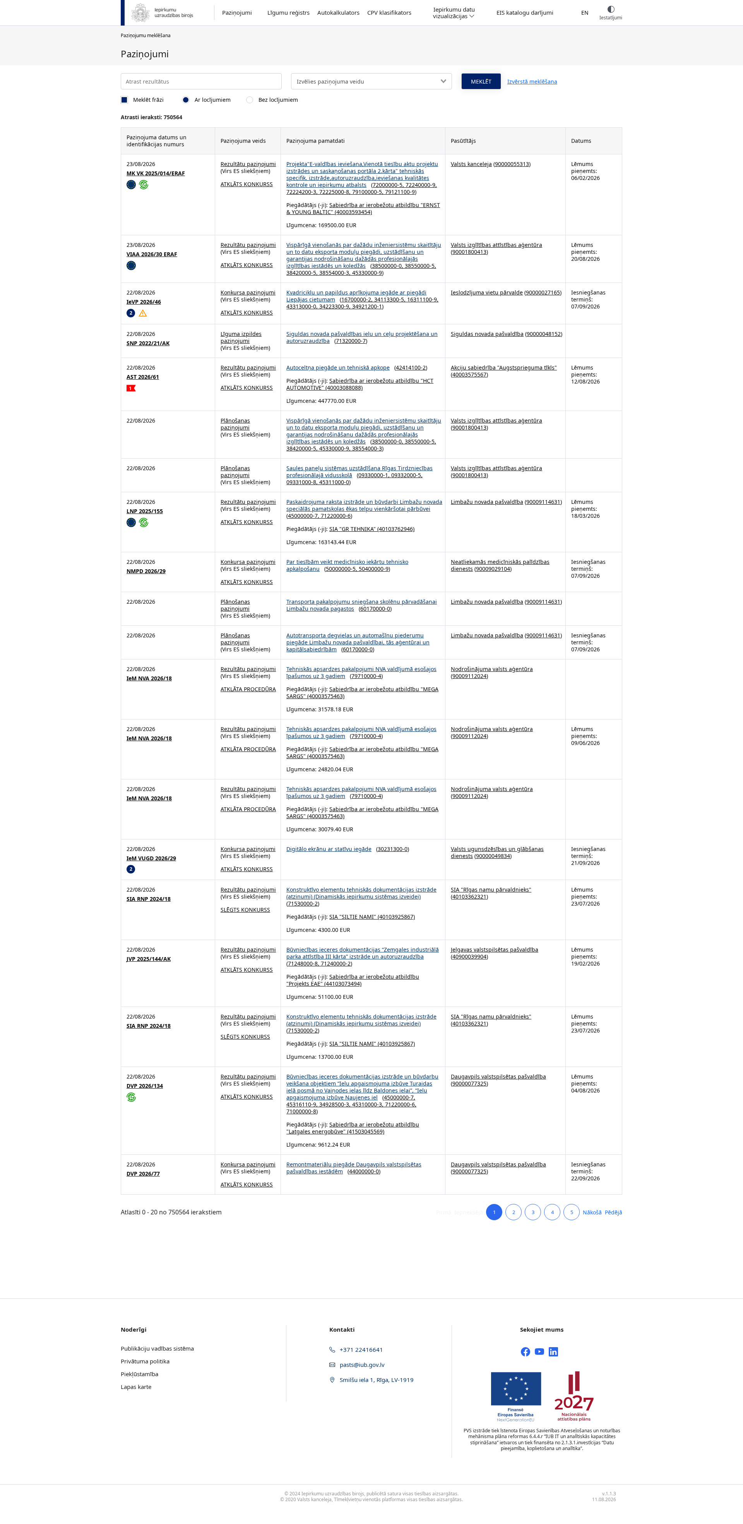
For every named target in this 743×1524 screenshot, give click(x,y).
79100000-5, (368, 191)
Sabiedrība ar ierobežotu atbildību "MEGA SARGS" (362, 692)
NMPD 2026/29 (146, 571)
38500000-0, (388, 265)
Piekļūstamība (139, 1373)
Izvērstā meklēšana (532, 81)
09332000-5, (407, 475)
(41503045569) (365, 1131)
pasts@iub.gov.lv (361, 1364)
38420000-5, (302, 272)
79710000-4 (366, 676)
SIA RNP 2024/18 (149, 899)
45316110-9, (302, 1104)
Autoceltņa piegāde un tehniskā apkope (338, 367)
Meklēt (481, 81)
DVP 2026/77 (143, 1173)
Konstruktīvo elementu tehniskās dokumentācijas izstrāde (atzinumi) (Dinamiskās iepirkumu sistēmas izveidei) (361, 893)
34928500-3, (335, 1104)
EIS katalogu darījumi (524, 12)
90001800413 (469, 251)
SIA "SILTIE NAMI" (352, 916)
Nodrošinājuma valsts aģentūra (492, 669)
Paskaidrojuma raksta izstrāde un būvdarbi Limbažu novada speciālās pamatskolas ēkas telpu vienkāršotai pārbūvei (364, 505)
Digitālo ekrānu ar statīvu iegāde (329, 849)
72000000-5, (389, 184)
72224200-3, (302, 191)
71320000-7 (351, 340)
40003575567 (469, 374)
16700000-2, (357, 299)
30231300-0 (392, 849)
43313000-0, (302, 306)
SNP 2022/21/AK (148, 343)
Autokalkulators (338, 12)
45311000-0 (334, 482)
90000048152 (544, 333)
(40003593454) (352, 212)
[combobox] (371, 81)
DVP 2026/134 (145, 1085)
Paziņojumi (237, 12)
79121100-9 (400, 191)
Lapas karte (136, 1386)
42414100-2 (411, 367)
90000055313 (512, 164)
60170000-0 (375, 608)
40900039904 (469, 956)
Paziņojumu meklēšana (146, 35)
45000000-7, (304, 515)
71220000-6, (400, 1104)
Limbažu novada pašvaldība (487, 501)
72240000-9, (421, 184)
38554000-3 (367, 448)
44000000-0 (364, 1171)
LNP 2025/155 (145, 511)
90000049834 (493, 856)
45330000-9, (335, 448)
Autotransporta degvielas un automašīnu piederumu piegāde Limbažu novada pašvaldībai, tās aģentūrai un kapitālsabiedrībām (358, 642)
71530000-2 (303, 903)
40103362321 (469, 896)
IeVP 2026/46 (144, 301)
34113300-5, (390, 299)
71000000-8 (301, 1111)
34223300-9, (335, 306)
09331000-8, (302, 482)
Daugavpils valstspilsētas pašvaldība (498, 1076)
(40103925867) (395, 916)
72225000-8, (335, 191)
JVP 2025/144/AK (149, 958)
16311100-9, (422, 299)
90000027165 (543, 292)
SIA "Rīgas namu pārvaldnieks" (491, 889)
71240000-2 (336, 963)
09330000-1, (374, 475)
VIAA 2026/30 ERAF (152, 254)
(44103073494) (342, 983)
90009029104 (493, 568)
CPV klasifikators (389, 12)
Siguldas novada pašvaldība (487, 333)
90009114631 (543, 501)
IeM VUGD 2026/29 (151, 858)
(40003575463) (325, 696)
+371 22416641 (360, 1349)
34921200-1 (367, 306)
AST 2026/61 (143, 376)
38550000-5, (420, 265)
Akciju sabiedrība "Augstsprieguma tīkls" (504, 367)
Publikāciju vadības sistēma (157, 1348)
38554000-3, (335, 272)
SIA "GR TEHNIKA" (352, 529)
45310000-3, (368, 1104)
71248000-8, (304, 963)
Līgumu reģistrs (288, 12)
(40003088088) (343, 387)
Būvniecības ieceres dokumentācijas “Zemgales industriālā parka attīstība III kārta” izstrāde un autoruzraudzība (362, 953)
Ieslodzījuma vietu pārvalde (487, 292)
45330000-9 (367, 272)
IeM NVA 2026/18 (149, 678)
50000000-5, (342, 568)
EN (585, 12)
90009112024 (469, 676)
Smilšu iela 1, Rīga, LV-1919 (376, 1380)
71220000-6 (336, 515)
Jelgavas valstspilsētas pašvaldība (494, 949)
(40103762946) (395, 529)
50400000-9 (374, 568)
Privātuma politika (145, 1361)
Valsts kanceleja (471, 164)
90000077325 (469, 1083)
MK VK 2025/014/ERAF (156, 173)
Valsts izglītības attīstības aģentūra (496, 244)
